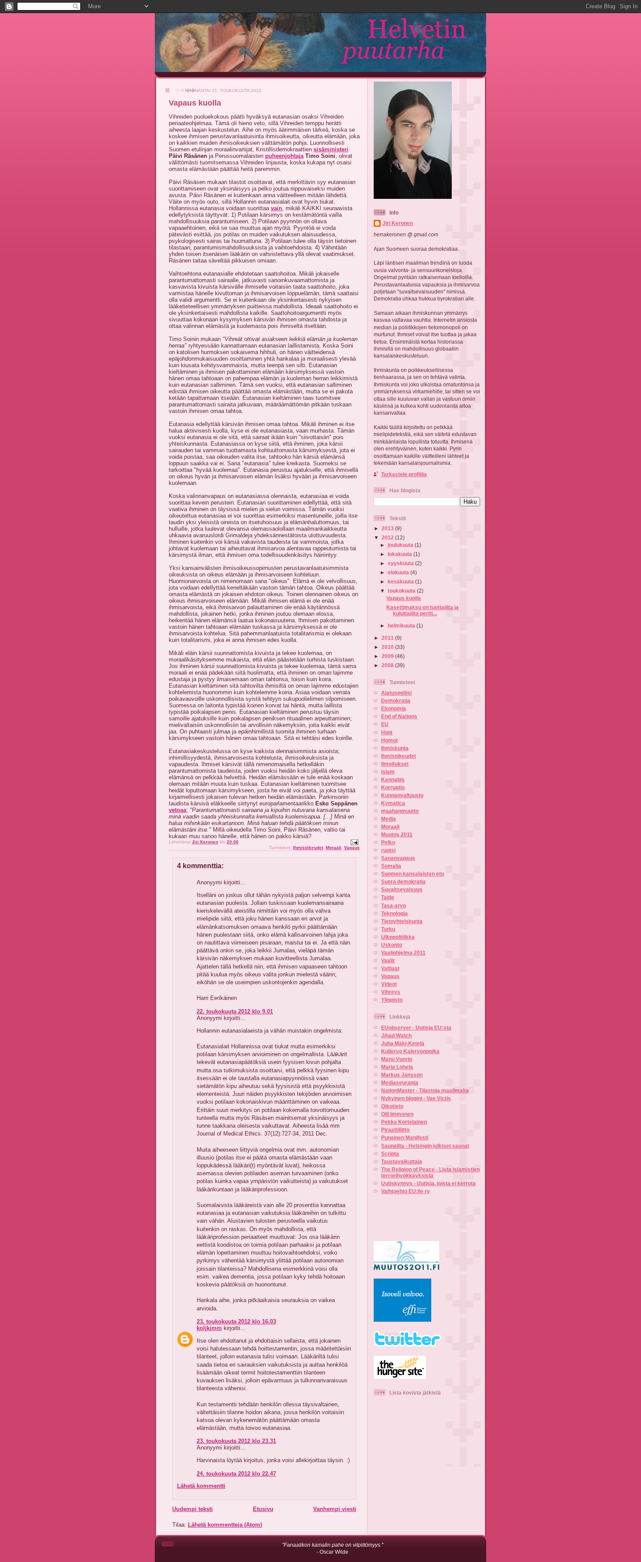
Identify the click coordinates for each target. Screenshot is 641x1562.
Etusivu (263, 1509)
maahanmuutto (400, 811)
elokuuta (399, 572)
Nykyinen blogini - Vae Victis (416, 1098)
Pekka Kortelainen (404, 1122)
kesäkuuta (401, 581)
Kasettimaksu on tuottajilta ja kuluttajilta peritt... (422, 610)
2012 (388, 537)
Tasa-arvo (393, 905)
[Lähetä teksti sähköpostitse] (354, 841)
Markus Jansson (402, 1075)
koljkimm (209, 1328)
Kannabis (393, 779)
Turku (388, 929)
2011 (388, 638)
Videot (389, 984)
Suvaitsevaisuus (402, 889)
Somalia (391, 866)
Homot (389, 740)
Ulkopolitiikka (398, 937)
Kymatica (393, 803)
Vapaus (352, 847)
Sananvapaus (398, 858)
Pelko (388, 842)
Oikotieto (392, 1106)
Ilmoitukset (395, 764)
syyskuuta (401, 563)
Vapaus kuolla (403, 598)
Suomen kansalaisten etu (412, 873)
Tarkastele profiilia (404, 474)
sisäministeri (331, 149)
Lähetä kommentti (201, 1486)
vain (276, 208)
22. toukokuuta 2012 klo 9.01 (235, 1011)
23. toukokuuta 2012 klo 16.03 (236, 1321)
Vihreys (390, 992)
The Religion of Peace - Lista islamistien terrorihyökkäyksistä (430, 1172)
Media (388, 819)
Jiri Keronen (397, 223)
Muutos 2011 (397, 834)
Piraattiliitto (395, 1129)
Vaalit (388, 960)
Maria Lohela (397, 1067)
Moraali (333, 847)
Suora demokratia (403, 881)
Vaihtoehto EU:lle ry (405, 1191)
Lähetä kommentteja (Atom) (225, 1524)
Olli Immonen (397, 1114)
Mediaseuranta (399, 1082)
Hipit (386, 732)
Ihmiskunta (395, 748)
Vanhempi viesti (334, 1509)
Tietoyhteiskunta (402, 921)
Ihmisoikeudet (308, 847)
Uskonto (391, 945)
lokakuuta (400, 554)
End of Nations (399, 716)
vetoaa (177, 810)
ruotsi (388, 850)
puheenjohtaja (284, 156)
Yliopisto (391, 1000)
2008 (388, 665)
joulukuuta (401, 545)
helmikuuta (402, 625)
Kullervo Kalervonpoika (410, 1051)
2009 (388, 656)
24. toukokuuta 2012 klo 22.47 (236, 1473)
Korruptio (393, 787)
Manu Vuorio (396, 1059)
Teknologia (394, 913)
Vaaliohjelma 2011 (403, 952)
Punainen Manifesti (404, 1137)
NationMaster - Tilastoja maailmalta (425, 1090)
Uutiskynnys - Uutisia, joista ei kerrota (428, 1183)
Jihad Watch (396, 1035)
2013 (388, 528)
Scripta (390, 1153)
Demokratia (395, 700)
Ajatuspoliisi (396, 693)
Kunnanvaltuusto (402, 795)
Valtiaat (390, 968)
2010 (388, 647)
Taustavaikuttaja (401, 1161)
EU (385, 724)
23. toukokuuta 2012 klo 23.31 (236, 1441)
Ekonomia (393, 708)
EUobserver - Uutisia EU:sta (416, 1027)
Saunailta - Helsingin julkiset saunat (425, 1146)
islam (388, 771)
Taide (387, 897)
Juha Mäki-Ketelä (402, 1043)
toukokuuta (402, 590)
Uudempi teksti (192, 1509)
